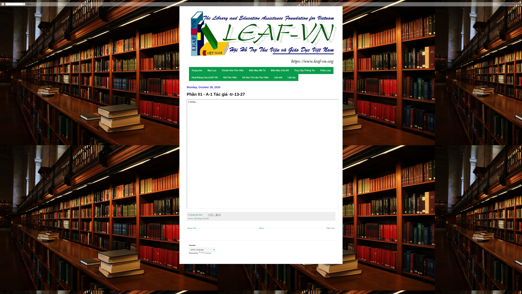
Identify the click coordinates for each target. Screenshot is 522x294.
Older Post (330, 228)
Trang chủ (197, 70)
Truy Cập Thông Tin (304, 70)
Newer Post (191, 228)
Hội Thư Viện (230, 77)
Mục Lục (212, 70)
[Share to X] (214, 215)
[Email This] (209, 215)
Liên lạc (292, 77)
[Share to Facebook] (217, 215)
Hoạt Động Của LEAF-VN (205, 77)
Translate (207, 253)
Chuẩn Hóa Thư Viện (233, 70)
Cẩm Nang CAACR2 (201, 219)
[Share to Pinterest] (219, 215)
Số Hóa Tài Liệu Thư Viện (255, 77)
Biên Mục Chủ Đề (280, 70)
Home (261, 228)
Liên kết (278, 77)
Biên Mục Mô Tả (257, 70)
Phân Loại (325, 70)
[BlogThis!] (211, 215)
